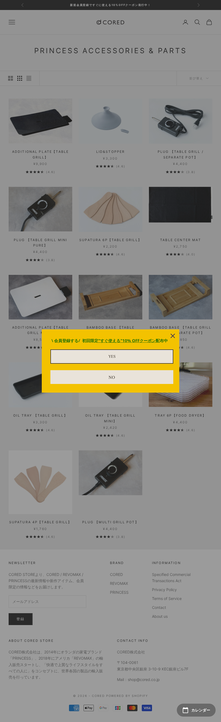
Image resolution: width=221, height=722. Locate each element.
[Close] (172, 335)
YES (112, 356)
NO (112, 377)
